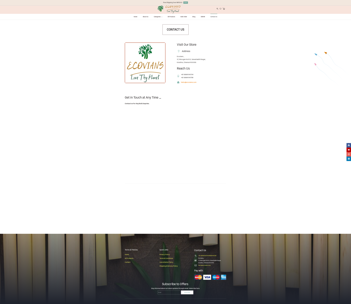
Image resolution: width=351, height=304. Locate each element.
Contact (127, 262)
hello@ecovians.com (188, 82)
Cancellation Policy (166, 262)
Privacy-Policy (165, 254)
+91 (199, 256)
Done (185, 2)
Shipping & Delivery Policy (169, 266)
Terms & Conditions (166, 258)
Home (127, 254)
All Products (129, 258)
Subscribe (187, 292)
